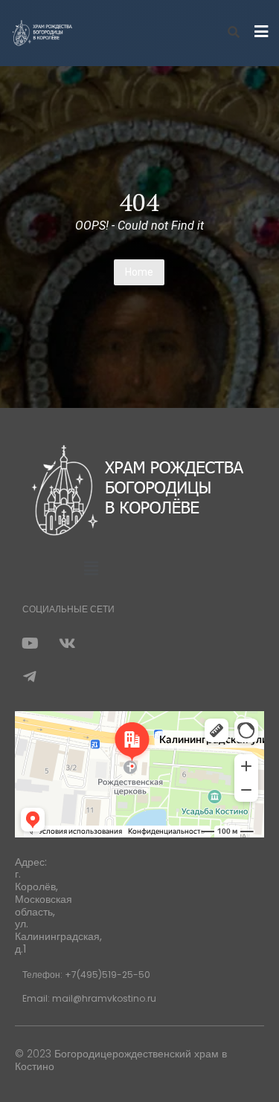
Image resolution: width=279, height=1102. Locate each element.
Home (139, 272)
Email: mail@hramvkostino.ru (89, 998)
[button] (90, 569)
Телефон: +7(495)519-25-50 (86, 974)
